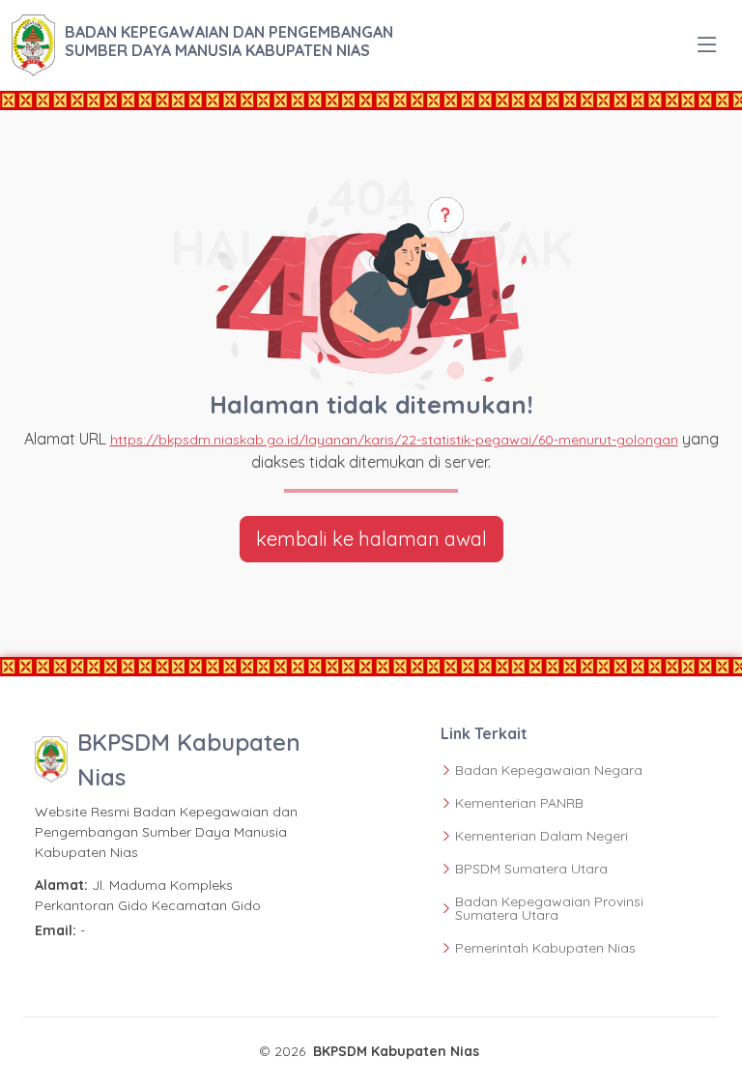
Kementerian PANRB (519, 803)
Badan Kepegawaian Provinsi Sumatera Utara (549, 908)
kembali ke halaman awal (371, 539)
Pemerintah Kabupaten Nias (545, 948)
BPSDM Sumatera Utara (531, 868)
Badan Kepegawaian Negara (548, 770)
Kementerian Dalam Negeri (541, 836)
